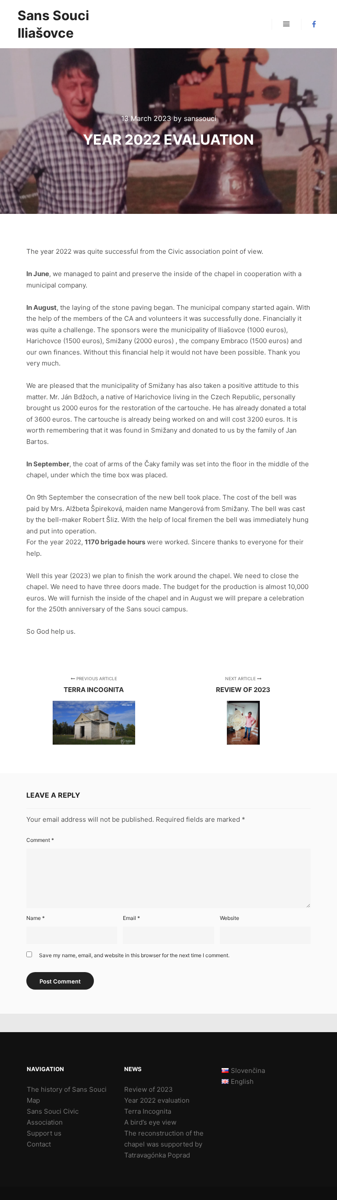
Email (131, 918)
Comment (40, 840)
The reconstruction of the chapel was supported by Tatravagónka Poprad (164, 1144)
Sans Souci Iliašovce (53, 24)
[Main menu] (286, 24)
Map (33, 1100)
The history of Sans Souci (67, 1089)
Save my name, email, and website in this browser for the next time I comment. (134, 955)
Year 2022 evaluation (157, 1100)
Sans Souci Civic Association (53, 1116)
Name (35, 918)
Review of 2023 (148, 1089)
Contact (39, 1144)
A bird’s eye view (150, 1122)
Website (229, 918)
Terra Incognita (147, 1111)
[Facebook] (313, 24)
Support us (44, 1133)
